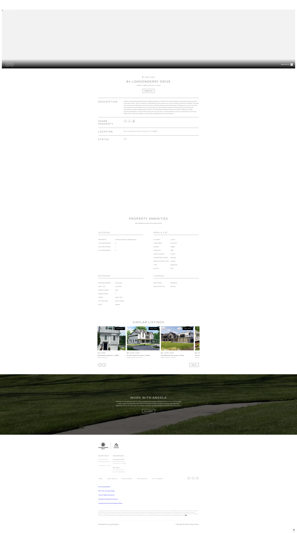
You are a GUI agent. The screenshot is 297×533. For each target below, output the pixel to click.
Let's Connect (157, 478)
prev (7, 64)
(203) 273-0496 (103, 459)
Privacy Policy (194, 524)
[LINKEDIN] (197, 478)
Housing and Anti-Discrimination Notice (110, 503)
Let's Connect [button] (148, 411)
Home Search (127, 478)
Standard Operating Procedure (108, 499)
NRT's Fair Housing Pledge (106, 491)
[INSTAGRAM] (193, 478)
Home (100, 478)
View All (194, 365)
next (11, 64)
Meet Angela (112, 478)
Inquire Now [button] (148, 91)
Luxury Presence (113, 524)
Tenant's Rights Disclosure (106, 495)
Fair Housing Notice (104, 486)
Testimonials (142, 478)
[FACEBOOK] (188, 478)
